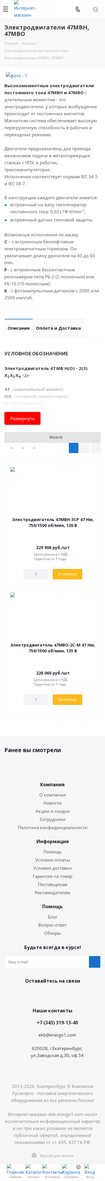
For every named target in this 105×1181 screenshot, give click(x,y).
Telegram (57, 9)
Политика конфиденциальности (53, 827)
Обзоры (52, 933)
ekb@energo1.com (87, 9)
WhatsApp (68, 9)
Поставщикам (52, 884)
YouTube (58, 994)
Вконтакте (29, 994)
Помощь (52, 852)
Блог (52, 917)
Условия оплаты (52, 860)
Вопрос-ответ (52, 925)
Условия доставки (52, 868)
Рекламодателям (52, 892)
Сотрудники (53, 819)
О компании (52, 795)
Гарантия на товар (52, 876)
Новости (52, 803)
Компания (52, 784)
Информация (52, 841)
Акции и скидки (53, 811)
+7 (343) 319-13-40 (57, 1022)
